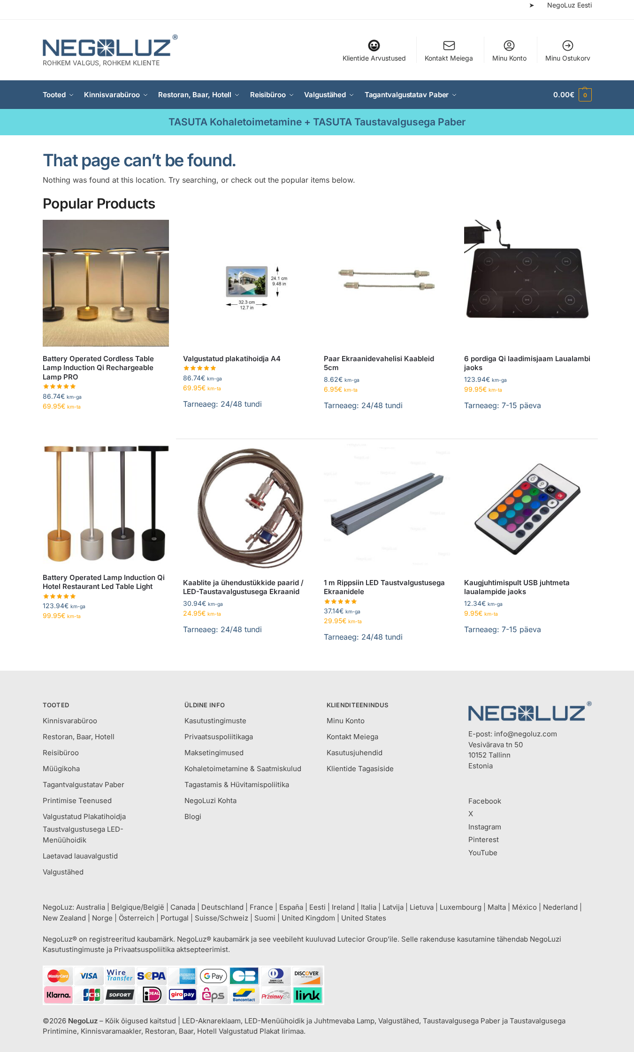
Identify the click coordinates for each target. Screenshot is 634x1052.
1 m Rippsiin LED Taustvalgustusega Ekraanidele (384, 587)
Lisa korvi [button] (246, 428)
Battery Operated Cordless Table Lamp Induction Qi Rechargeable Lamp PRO (98, 367)
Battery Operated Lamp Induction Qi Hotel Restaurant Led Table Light (104, 582)
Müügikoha (61, 768)
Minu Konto (509, 58)
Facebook (484, 801)
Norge (102, 917)
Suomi (264, 917)
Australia (90, 907)
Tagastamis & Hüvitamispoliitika (236, 784)
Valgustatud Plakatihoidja (84, 816)
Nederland (560, 907)
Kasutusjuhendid (354, 752)
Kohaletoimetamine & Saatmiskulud (242, 768)
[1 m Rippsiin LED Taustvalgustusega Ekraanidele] (387, 507)
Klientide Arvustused (374, 58)
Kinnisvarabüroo (70, 720)
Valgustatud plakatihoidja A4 (232, 358)
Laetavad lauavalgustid (80, 855)
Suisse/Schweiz (221, 917)
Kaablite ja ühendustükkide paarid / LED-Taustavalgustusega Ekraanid (243, 587)
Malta (497, 907)
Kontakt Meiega (449, 58)
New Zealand (64, 917)
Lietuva (422, 907)
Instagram (484, 826)
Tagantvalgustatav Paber (83, 784)
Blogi (192, 816)
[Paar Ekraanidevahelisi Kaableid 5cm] (387, 283)
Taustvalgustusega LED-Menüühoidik (83, 834)
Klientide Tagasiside (360, 768)
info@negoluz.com (525, 733)
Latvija (393, 907)
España (291, 907)
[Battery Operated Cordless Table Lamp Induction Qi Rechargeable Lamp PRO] (106, 283)
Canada (182, 907)
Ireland (343, 907)
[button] (572, 95)
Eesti (317, 907)
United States (363, 917)
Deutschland (222, 907)
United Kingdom (308, 917)
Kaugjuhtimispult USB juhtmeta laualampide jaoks (517, 587)
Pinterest (483, 839)
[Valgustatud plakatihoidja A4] (246, 283)
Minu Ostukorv (567, 58)
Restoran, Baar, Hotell (79, 736)
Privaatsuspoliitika (144, 949)
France (261, 907)
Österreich (136, 917)
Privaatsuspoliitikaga (218, 736)
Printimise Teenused (77, 800)
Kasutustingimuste (215, 720)
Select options (106, 426)
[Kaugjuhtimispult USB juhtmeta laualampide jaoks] (527, 507)
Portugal (174, 917)
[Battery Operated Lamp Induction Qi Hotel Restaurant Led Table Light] (106, 502)
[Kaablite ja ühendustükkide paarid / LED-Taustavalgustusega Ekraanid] (246, 507)
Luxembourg (460, 907)
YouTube (482, 852)
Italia (368, 907)
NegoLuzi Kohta (210, 800)
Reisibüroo (61, 752)
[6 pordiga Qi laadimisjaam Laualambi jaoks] (527, 283)
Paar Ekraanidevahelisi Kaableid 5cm (379, 363)
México (524, 907)
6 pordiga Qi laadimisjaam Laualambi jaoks (527, 363)
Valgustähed (63, 871)
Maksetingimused (214, 752)
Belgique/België (137, 907)
